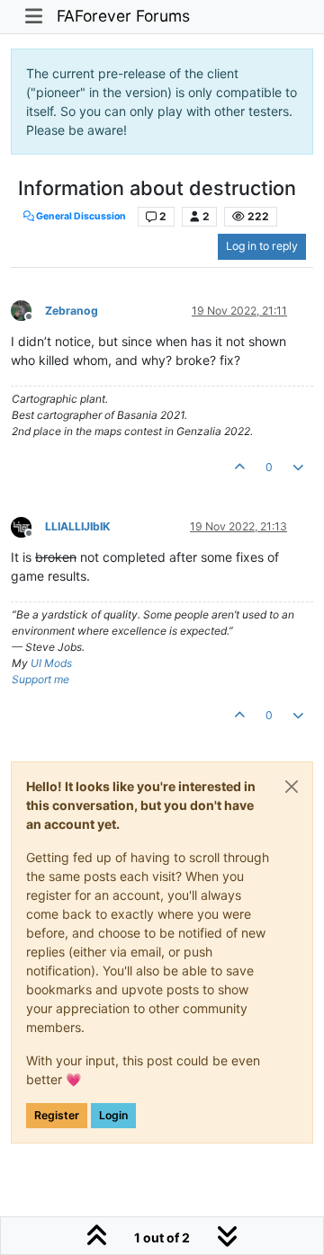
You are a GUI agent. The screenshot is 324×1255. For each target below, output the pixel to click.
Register (56, 1115)
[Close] (291, 786)
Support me (40, 679)
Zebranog (71, 310)
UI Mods (51, 663)
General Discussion (80, 216)
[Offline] (28, 309)
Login (113, 1115)
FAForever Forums (123, 15)
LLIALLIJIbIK (77, 526)
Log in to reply (262, 246)
